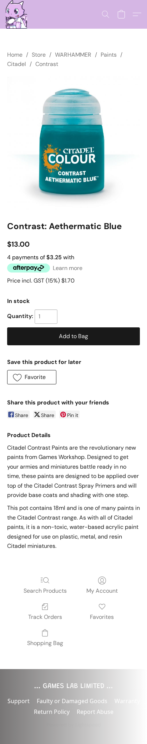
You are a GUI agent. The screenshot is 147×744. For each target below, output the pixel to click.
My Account (102, 590)
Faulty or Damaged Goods (72, 701)
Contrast (46, 64)
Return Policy (52, 712)
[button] (16, 14)
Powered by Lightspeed (73, 724)
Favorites (102, 617)
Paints (109, 54)
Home (14, 54)
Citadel (16, 64)
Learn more (67, 268)
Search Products (45, 590)
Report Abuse (95, 712)
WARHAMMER (73, 54)
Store (39, 54)
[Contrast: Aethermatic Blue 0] (73, 143)
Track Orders (45, 617)
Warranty (127, 701)
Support (18, 701)
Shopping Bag (45, 643)
